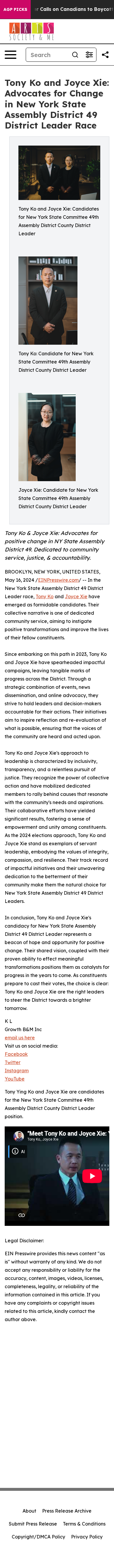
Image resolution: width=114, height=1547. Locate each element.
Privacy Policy (87, 1537)
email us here (20, 1038)
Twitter (12, 1062)
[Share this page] (105, 55)
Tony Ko (44, 596)
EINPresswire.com (58, 580)
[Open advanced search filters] (89, 54)
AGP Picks (15, 9)
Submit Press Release (33, 1524)
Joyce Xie (76, 596)
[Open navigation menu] (10, 55)
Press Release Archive (66, 1511)
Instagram (17, 1070)
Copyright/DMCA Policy (38, 1537)
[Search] (75, 54)
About (29, 1511)
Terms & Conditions (84, 1524)
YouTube (15, 1079)
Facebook (16, 1054)
